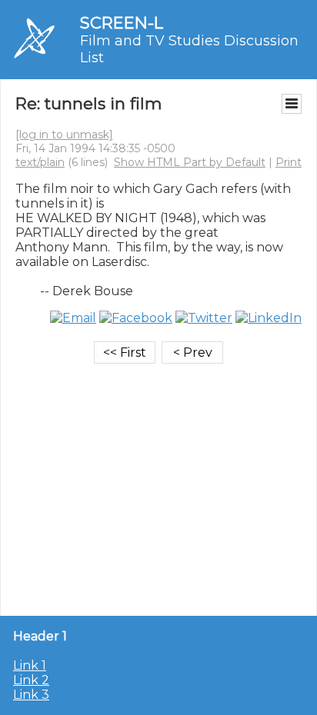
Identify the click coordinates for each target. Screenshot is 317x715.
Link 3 (31, 694)
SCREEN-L (121, 22)
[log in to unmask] (64, 134)
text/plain (40, 162)
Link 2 (31, 680)
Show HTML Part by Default (189, 162)
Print (288, 162)
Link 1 (29, 665)
